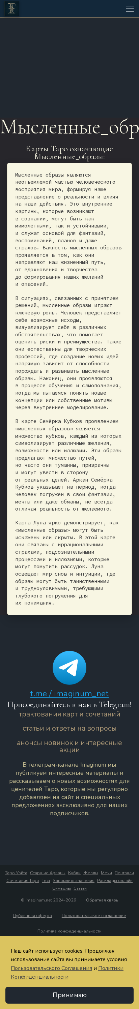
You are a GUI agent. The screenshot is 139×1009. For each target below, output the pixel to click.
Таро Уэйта (16, 873)
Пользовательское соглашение (94, 916)
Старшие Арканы (47, 873)
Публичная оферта (32, 916)
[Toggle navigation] (130, 9)
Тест (46, 881)
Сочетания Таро (22, 881)
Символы (61, 888)
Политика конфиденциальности (69, 931)
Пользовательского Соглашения (51, 968)
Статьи (80, 888)
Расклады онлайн (115, 881)
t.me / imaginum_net (69, 693)
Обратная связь (102, 900)
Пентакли (124, 873)
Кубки (74, 873)
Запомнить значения (73, 881)
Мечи (106, 873)
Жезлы (90, 873)
